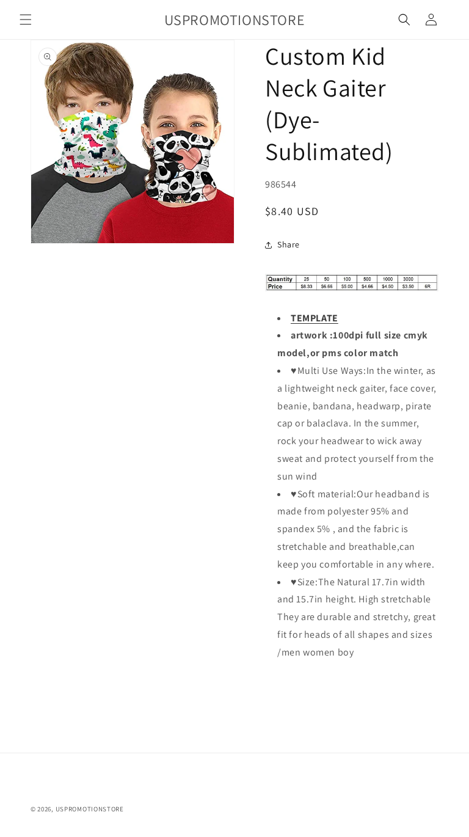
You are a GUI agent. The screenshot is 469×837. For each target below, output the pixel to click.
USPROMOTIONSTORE (90, 809)
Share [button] (288, 244)
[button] (25, 19)
